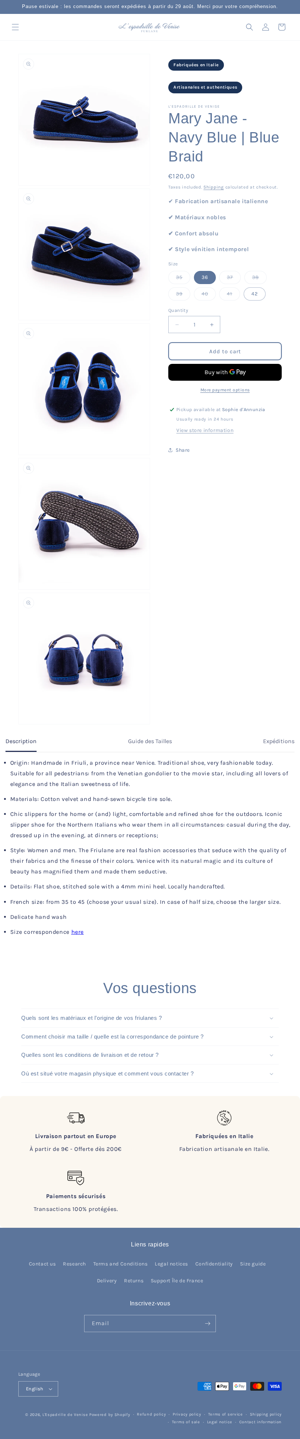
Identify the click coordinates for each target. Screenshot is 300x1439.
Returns (133, 1281)
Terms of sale (186, 1422)
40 (209, 295)
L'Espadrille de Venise (65, 1414)
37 (234, 279)
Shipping (213, 187)
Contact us (42, 1264)
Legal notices (171, 1264)
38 (259, 279)
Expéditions (279, 741)
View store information (204, 430)
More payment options (225, 389)
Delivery (107, 1281)
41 (233, 295)
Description (21, 741)
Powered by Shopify (109, 1414)
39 (183, 295)
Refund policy (151, 1414)
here (77, 931)
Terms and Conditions (120, 1264)
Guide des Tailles (150, 741)
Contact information (260, 1422)
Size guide (253, 1264)
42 (254, 294)
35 (183, 279)
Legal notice (219, 1422)
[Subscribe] (207, 1323)
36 (205, 277)
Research (74, 1264)
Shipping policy (266, 1414)
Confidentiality (214, 1264)
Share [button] (183, 450)
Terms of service (225, 1414)
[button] (15, 27)
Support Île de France (177, 1281)
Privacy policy (187, 1414)
